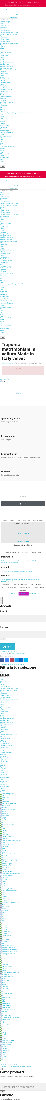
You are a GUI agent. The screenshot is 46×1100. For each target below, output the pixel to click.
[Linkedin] (21, 660)
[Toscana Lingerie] (5, 1044)
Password (6, 627)
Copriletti (2, 36)
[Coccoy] (3, 850)
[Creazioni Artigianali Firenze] (9, 854)
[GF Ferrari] (3, 900)
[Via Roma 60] (4, 1050)
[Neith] (2, 978)
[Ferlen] (2, 883)
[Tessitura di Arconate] (7, 1040)
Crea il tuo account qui (18, 653)
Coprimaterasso (4, 45)
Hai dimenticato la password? (8, 651)
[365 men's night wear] (7, 794)
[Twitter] (17, 660)
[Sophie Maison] (5, 1029)
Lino (1, 141)
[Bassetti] (3, 807)
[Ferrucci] (3, 887)
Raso (1, 143)
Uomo (1, 114)
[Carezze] (3, 830)
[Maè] (2, 943)
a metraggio (3, 120)
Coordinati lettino (5, 41)
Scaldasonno (3, 27)
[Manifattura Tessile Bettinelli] (9, 949)
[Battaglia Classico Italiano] (8, 809)
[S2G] (2, 1013)
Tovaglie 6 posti (4, 88)
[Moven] (3, 970)
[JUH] (2, 916)
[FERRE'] (3, 885)
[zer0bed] (3, 1056)
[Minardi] (3, 963)
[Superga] (3, 1033)
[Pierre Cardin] (4, 990)
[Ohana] (3, 984)
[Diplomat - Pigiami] (6, 863)
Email (3, 611)
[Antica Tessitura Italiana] (8, 803)
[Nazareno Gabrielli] (6, 976)
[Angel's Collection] (6, 801)
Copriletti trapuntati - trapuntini (9, 34)
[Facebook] (2, 660)
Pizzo (1, 145)
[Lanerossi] (3, 924)
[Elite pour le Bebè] (6, 871)
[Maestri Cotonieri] (6, 945)
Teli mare (2, 75)
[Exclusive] (3, 879)
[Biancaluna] (4, 813)
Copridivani (3, 100)
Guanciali (2, 54)
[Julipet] (3, 918)
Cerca (2, 166)
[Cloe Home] (4, 846)
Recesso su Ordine (5, 379)
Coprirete (2, 47)
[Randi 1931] (4, 1001)
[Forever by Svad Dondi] (7, 889)
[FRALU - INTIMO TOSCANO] (8, 891)
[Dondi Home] (4, 867)
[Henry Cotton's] (5, 906)
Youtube (22, 1066)
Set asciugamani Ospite (6, 66)
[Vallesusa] (3, 1048)
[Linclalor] (3, 930)
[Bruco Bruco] (4, 827)
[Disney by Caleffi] (5, 865)
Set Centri (3, 80)
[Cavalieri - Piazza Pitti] (7, 836)
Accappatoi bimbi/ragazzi (7, 63)
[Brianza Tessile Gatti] (7, 825)
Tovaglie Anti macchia (6, 89)
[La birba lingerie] (5, 922)
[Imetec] (3, 912)
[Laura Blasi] (4, 928)
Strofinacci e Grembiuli (6, 97)
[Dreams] (3, 869)
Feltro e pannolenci (5, 154)
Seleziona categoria (5, 22)
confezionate (3, 123)
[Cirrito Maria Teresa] (6, 844)
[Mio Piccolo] (4, 965)
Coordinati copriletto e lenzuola (9, 43)
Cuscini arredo (4, 105)
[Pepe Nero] (4, 986)
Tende (1, 118)
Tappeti (2, 84)
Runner (2, 93)
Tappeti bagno (4, 73)
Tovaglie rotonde (5, 91)
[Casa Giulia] (4, 832)
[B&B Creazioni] (5, 805)
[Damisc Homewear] (6, 856)
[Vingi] (2, 1054)
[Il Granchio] (4, 910)
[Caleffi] (2, 829)
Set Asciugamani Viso (6, 68)
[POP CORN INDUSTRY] (7, 994)
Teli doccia (3, 72)
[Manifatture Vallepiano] (7, 953)
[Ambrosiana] (4, 797)
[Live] (26, 660)
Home (1, 23)
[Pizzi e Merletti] (5, 992)
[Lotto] (2, 937)
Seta (1, 138)
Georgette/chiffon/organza (7, 147)
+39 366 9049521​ (23, 533)
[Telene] (3, 1034)
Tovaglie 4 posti (4, 86)
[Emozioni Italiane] (6, 875)
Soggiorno (3, 98)
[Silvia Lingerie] (5, 1019)
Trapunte (2, 29)
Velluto (2, 150)
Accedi (7, 647)
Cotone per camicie (5, 136)
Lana (1, 139)
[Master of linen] (5, 959)
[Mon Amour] (4, 968)
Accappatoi (3, 61)
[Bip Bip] (3, 817)
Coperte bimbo (4, 55)
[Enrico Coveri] (4, 877)
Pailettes (2, 148)
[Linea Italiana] (5, 931)
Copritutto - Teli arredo (6, 102)
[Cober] (2, 848)
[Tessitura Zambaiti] (6, 1042)
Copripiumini (3, 38)
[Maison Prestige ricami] (7, 947)
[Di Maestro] (4, 862)
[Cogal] (2, 852)
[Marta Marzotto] (5, 955)
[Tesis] (2, 1036)
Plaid (1, 107)
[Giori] (2, 904)
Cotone (2, 134)
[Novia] (2, 982)
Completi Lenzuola (5, 30)
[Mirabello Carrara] (6, 966)
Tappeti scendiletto (5, 52)
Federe (2, 48)
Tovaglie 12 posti (5, 82)
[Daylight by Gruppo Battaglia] (9, 860)
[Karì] (2, 920)
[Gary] (2, 898)
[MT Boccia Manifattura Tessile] (9, 972)
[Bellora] (3, 811)
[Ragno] (2, 999)
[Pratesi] (3, 996)
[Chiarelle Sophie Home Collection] (10, 840)
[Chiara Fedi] (4, 838)
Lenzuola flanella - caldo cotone (9, 32)
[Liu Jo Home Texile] (6, 935)
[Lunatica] (3, 941)
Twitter (10, 1066)
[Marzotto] (3, 957)
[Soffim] (2, 1023)
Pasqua (2, 161)
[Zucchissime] (4, 1060)
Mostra (3, 639)
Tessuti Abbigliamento (6, 132)
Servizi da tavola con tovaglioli (8, 79)
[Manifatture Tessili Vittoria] (8, 951)
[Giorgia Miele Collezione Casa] (9, 902)
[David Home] (4, 858)
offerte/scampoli (4, 125)
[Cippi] (2, 842)
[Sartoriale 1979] (5, 1015)
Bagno (2, 59)
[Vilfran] (3, 1052)
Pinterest (28, 1066)
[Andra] (2, 799)
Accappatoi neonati (5, 64)
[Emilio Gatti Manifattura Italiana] (10, 873)
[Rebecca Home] (5, 1003)
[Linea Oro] (3, 933)
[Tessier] (3, 1038)
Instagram (16, 1066)
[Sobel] (2, 1021)
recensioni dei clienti (21, 395)
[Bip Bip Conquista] (6, 819)
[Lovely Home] (4, 939)
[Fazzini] (3, 881)
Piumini (2, 50)
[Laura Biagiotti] (5, 926)
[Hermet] (3, 908)
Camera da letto (4, 25)
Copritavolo (3, 104)
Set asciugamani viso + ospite (8, 70)
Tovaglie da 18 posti (5, 95)
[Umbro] (3, 1046)
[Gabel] (2, 893)
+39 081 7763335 (23, 542)
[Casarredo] (4, 834)
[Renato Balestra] (5, 1005)
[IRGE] (2, 914)
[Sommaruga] (4, 1027)
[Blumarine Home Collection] (8, 823)
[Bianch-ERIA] (4, 815)
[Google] (7, 660)
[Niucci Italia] (4, 980)
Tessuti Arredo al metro (6, 129)
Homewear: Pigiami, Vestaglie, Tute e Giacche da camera (16, 113)
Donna (2, 116)
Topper (2, 57)
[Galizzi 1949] (4, 897)
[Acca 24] (3, 795)
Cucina (2, 77)
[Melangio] (3, 961)
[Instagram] (12, 660)
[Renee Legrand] (5, 1007)
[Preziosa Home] (5, 998)
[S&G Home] (4, 1011)
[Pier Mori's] (4, 988)
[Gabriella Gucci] (5, 895)
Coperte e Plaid (4, 39)
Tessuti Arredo (4, 127)
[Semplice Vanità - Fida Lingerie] (9, 1017)
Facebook (3, 1066)
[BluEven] (3, 821)
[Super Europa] (4, 1031)
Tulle (1, 152)
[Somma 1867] (4, 1025)
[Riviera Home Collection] (7, 1009)
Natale (2, 159)
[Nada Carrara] (5, 974)
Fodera (2, 155)
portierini (2, 122)
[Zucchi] (3, 1058)
